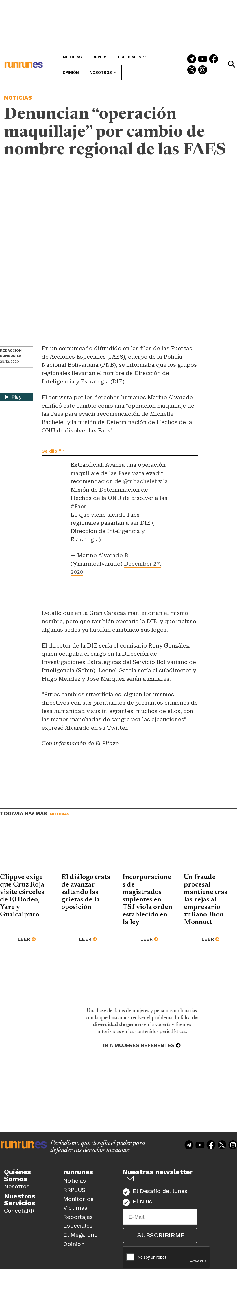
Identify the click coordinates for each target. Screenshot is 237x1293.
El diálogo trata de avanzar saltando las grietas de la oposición (85, 892)
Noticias (18, 97)
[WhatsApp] (15, 374)
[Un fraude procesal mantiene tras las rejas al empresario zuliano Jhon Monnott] (210, 851)
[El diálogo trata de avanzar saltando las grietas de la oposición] (87, 851)
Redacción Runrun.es (11, 353)
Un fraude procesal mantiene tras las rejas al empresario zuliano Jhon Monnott (205, 900)
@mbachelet (140, 481)
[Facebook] (214, 59)
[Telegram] (192, 59)
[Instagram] (203, 70)
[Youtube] (203, 59)
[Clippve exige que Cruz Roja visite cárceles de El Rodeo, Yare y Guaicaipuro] (26, 851)
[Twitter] (192, 70)
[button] (231, 64)
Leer (24, 939)
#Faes (79, 506)
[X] (5, 383)
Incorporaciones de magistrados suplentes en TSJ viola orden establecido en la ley (147, 900)
